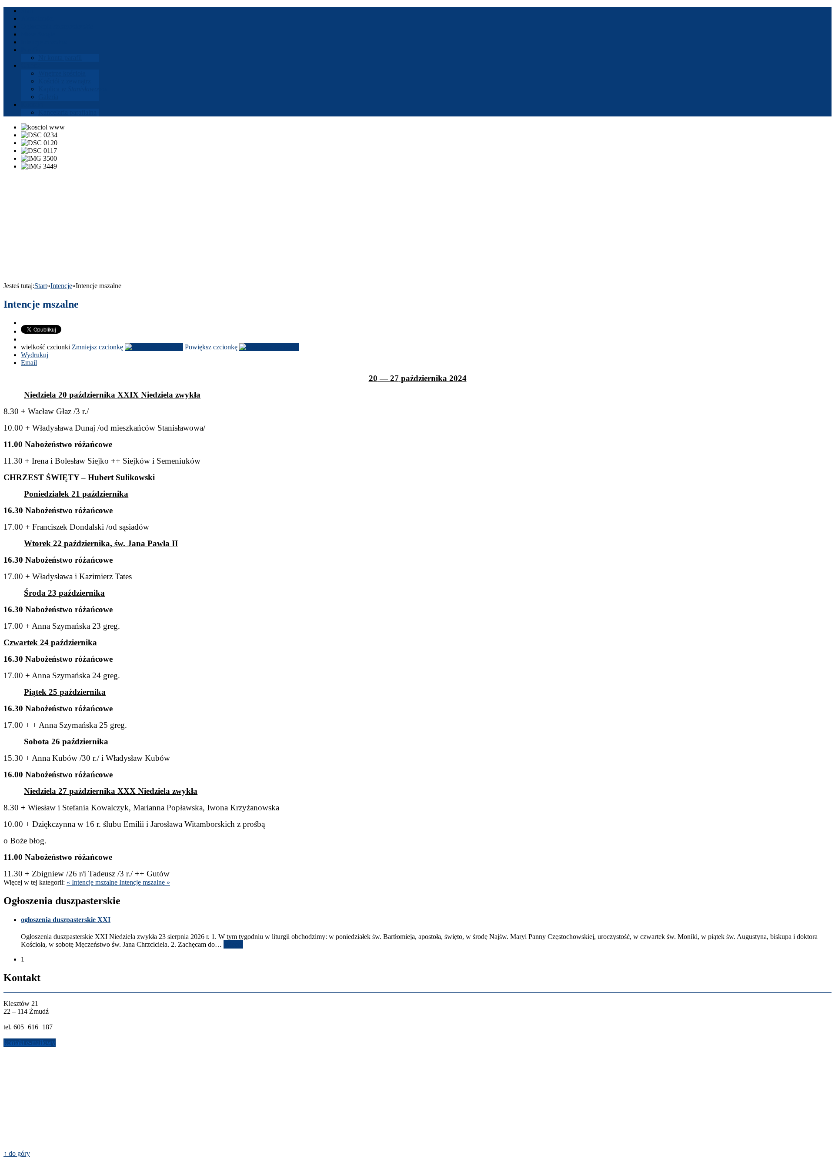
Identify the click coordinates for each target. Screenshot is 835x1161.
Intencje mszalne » (144, 882)
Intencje (61, 285)
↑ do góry (16, 1153)
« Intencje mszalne (93, 882)
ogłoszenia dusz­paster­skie (65, 919)
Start (40, 285)
